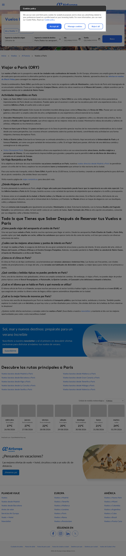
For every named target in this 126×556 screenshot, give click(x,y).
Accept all (54, 26)
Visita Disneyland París (13, 150)
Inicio (3, 55)
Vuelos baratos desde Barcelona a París (18, 377)
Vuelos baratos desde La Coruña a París (18, 385)
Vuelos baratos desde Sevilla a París (16, 389)
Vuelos (14, 55)
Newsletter (6, 521)
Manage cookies (75, 26)
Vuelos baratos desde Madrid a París (17, 373)
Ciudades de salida (17, 546)
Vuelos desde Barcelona (11, 505)
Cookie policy (49, 20)
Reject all (96, 26)
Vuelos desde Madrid (10, 501)
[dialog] (63, 19)
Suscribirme (10, 351)
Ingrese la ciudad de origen (15, 38)
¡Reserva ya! (11, 472)
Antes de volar (7, 509)
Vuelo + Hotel (7, 517)
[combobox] (18, 40)
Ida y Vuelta (10, 31)
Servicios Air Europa (10, 513)
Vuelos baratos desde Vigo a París (15, 381)
